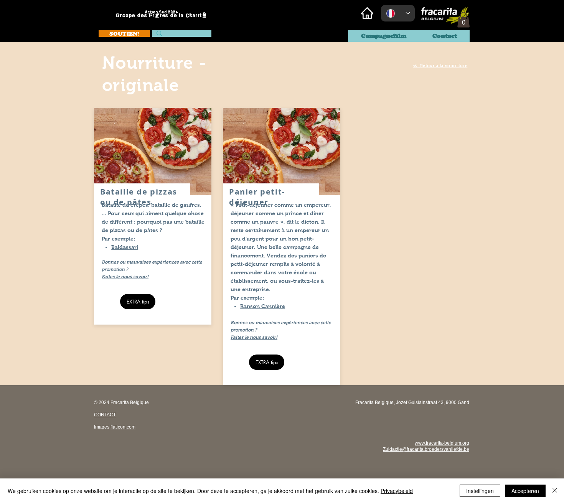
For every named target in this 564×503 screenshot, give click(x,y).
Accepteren (525, 491)
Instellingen (480, 491)
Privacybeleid (397, 491)
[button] (463, 20)
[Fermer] (554, 491)
